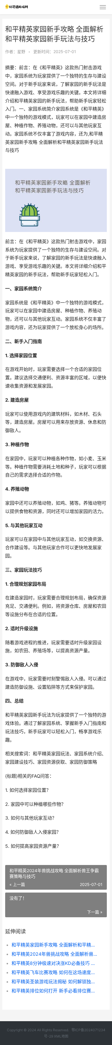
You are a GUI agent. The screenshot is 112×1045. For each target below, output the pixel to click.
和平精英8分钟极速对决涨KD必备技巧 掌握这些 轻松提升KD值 (54, 963)
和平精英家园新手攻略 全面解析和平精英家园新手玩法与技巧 (54, 945)
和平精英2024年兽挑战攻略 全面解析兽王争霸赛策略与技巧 (54, 954)
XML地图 (61, 1036)
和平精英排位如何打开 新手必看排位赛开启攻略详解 (54, 991)
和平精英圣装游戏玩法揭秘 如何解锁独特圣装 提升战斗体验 (54, 981)
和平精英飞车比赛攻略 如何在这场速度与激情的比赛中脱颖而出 (54, 972)
